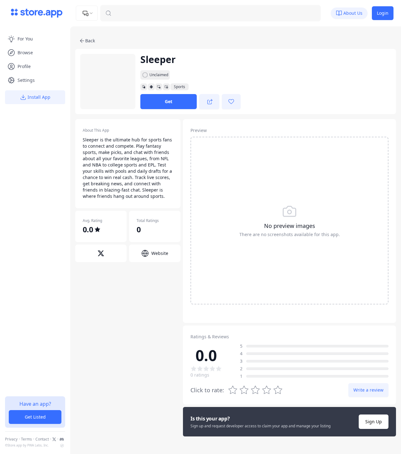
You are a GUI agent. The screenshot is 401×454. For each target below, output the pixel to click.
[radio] (278, 390)
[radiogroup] (255, 390)
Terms (26, 439)
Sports (179, 86)
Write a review (368, 390)
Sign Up (373, 422)
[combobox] (87, 13)
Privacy (11, 439)
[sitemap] (62, 445)
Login (382, 13)
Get (168, 101)
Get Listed (35, 417)
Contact (42, 439)
